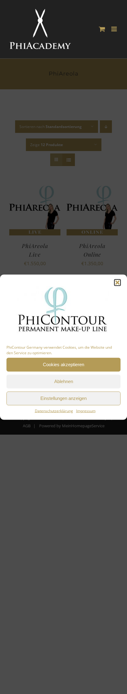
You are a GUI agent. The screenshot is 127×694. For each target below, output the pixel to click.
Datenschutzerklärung (54, 410)
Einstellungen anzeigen (63, 398)
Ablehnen (63, 381)
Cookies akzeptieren (63, 364)
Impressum (86, 410)
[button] (117, 282)
